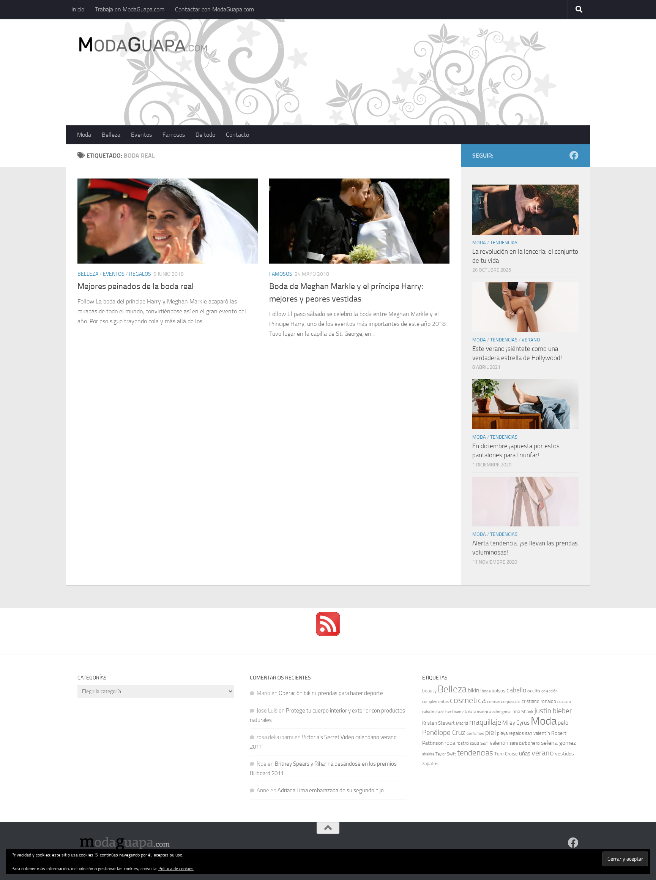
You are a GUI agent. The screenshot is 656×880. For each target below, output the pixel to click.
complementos (435, 701)
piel (490, 732)
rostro (462, 743)
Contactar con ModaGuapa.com (214, 9)
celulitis (533, 691)
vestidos (564, 753)
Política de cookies (176, 868)
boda (486, 691)
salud (474, 743)
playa (502, 733)
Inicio (77, 9)
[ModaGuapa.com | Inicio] (142, 45)
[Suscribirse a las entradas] (328, 634)
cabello (516, 690)
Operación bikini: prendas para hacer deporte (331, 693)
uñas (524, 753)
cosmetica (468, 700)
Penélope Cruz (443, 732)
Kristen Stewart (438, 723)
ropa (450, 742)
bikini (474, 690)
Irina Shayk (522, 711)
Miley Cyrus (516, 722)
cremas (493, 701)
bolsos (498, 691)
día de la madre (475, 711)
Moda (84, 134)
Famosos (173, 134)
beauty (429, 691)
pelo (563, 722)
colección (549, 691)
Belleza (111, 134)
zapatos (430, 763)
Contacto (237, 134)
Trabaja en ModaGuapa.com (129, 9)
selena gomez (558, 742)
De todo (205, 134)
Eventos (141, 134)
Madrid (462, 723)
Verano (531, 340)
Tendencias (503, 242)
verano (542, 752)
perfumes (475, 733)
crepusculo (510, 701)
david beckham (448, 711)
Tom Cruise (506, 754)
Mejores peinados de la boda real (135, 286)
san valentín (494, 742)
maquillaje (485, 722)
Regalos (140, 274)
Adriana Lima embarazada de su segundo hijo (331, 790)
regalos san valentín (529, 733)
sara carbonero (524, 743)
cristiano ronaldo (539, 701)
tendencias (475, 752)
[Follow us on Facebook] (574, 155)
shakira (428, 754)
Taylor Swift (445, 754)
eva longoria (499, 711)
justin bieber (553, 710)
